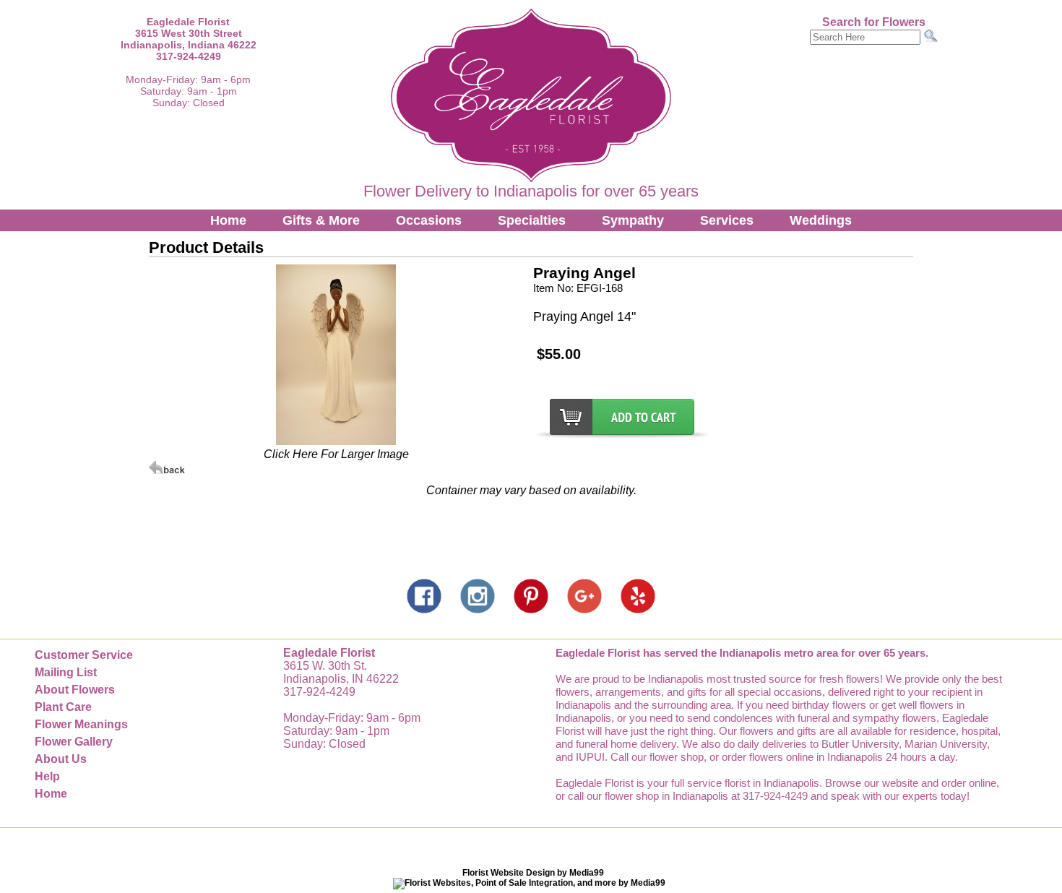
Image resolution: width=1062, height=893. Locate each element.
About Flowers (75, 689)
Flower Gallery (74, 741)
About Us (61, 759)
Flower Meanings (81, 724)
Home (228, 220)
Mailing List (66, 672)
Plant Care (63, 707)
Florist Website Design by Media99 (533, 873)
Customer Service (84, 655)
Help (47, 776)
